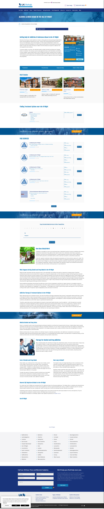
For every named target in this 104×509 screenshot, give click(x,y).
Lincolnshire (25, 448)
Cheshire (40, 437)
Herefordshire (57, 443)
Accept (25, 505)
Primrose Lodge (24, 89)
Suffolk (39, 454)
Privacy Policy (39, 497)
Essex (55, 441)
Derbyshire (40, 439)
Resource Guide (39, 499)
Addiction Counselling (74, 498)
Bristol (55, 435)
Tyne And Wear (73, 454)
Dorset (71, 439)
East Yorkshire (41, 441)
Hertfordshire (73, 443)
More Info (80, 59)
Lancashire (56, 446)
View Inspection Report (70, 59)
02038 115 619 (57, 393)
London (39, 448)
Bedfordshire (25, 435)
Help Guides (75, 10)
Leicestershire (73, 446)
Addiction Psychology (74, 497)
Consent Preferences (41, 500)
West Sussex (57, 457)
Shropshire (40, 452)
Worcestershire (41, 459)
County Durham (74, 437)
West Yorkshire (73, 457)
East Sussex (24, 441)
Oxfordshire (24, 452)
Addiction (26, 10)
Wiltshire (24, 459)
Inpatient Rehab (56, 497)
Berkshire (40, 435)
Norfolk (72, 448)
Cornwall (56, 437)
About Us (62, 10)
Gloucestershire (74, 441)
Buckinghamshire (74, 435)
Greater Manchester (26, 443)
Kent (39, 446)
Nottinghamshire (74, 450)
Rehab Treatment (38, 10)
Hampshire (40, 443)
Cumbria (24, 439)
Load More (54, 206)
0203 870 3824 (80, 5)
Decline (16, 505)
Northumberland (58, 450)
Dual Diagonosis (55, 10)
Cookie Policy (45, 497)
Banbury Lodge (45, 89)
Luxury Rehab (63, 497)
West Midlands (41, 457)
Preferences (7, 505)
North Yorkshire (25, 450)
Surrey (55, 454)
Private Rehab (64, 498)
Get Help (69, 5)
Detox (31, 10)
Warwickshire (25, 457)
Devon (55, 439)
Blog (80, 10)
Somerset (56, 452)
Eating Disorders (46, 10)
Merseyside (56, 448)
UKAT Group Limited (56, 2)
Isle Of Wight (52, 427)
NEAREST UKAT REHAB (70, 42)
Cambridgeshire (25, 437)
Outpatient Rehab (57, 498)
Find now (62, 485)
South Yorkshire (74, 452)
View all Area (52, 242)
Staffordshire (25, 454)
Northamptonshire (42, 450)
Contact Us (68, 10)
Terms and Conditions (41, 498)
